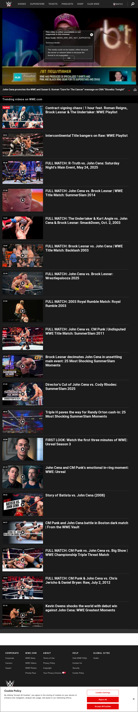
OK (69, 58)
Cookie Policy (78, 673)
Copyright (47, 668)
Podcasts (67, 4)
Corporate (9, 658)
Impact (8, 668)
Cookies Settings (103, 692)
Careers (8, 663)
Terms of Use (49, 658)
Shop (80, 4)
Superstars (37, 4)
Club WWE (93, 4)
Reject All (103, 699)
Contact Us (77, 663)
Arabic (96, 658)
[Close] (134, 699)
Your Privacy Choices (52, 673)
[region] (69, 699)
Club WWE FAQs (80, 658)
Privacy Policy (49, 663)
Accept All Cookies (103, 706)
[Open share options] (135, 90)
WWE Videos (30, 663)
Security (76, 668)
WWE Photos (31, 668)
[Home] (8, 4)
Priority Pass (30, 673)
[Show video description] (129, 90)
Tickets (53, 4)
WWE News (30, 658)
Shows (22, 4)
